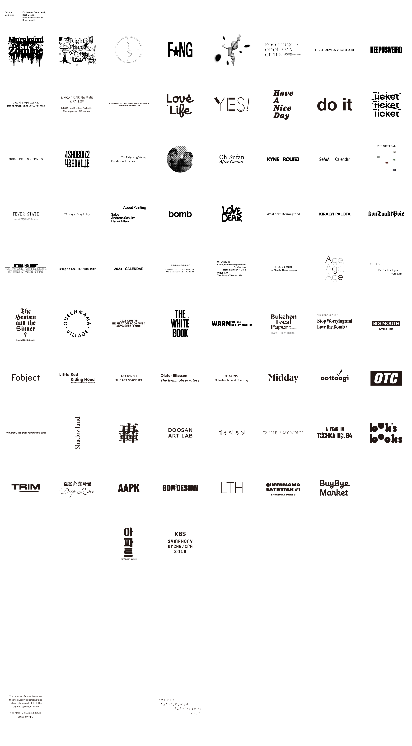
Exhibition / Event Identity (35, 12)
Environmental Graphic (33, 17)
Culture (8, 12)
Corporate (9, 15)
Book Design (28, 15)
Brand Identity (29, 20)
